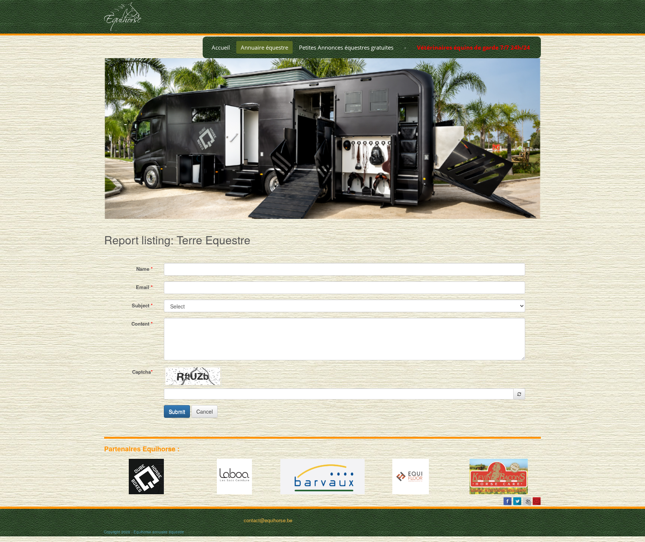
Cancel (204, 411)
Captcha (142, 371)
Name (144, 268)
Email (144, 287)
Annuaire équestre (264, 47)
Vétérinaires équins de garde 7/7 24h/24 (473, 47)
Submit (177, 411)
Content (142, 323)
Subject (142, 305)
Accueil (221, 47)
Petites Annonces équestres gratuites (346, 47)
